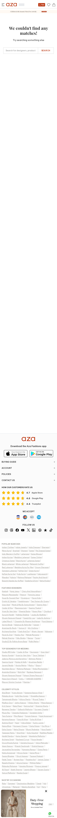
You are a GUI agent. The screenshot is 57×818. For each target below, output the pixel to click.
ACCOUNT (7, 468)
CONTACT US (8, 480)
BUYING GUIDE (9, 462)
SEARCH (45, 50)
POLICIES (6, 474)
